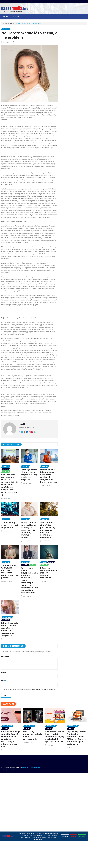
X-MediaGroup (12, 770)
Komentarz (5, 656)
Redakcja (6, 17)
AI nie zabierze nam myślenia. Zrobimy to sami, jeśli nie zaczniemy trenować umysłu (28, 530)
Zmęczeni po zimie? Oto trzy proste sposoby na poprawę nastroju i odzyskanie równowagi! (48, 530)
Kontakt (15, 17)
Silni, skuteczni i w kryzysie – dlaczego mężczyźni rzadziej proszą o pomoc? (10, 571)
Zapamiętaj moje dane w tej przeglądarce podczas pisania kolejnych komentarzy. (29, 689)
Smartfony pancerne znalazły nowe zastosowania (32, 735)
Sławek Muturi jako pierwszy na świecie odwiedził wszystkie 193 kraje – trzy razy (48, 475)
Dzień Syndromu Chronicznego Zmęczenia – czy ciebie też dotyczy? (29, 474)
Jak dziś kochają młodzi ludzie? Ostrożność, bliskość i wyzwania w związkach (9, 629)
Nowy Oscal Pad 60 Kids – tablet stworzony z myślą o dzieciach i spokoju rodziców (55, 736)
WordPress (25, 767)
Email (3, 681)
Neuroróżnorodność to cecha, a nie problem (28, 23)
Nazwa (4, 672)
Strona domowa (7, 23)
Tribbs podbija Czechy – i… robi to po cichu (9, 525)
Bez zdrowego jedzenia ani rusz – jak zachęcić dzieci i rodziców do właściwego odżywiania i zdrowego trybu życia (9, 484)
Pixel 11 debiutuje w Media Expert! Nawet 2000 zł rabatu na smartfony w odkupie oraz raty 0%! (10, 739)
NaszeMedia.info (36, 767)
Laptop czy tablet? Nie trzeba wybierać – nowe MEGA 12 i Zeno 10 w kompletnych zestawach (76, 737)
